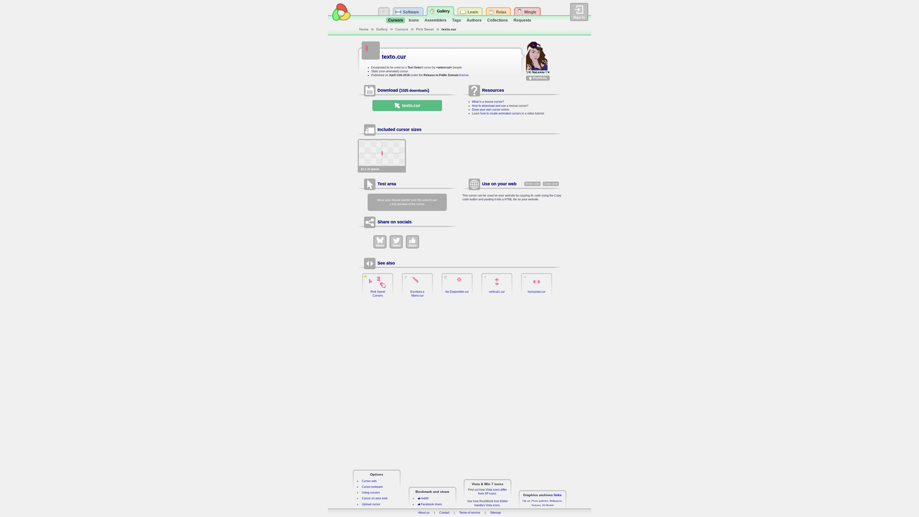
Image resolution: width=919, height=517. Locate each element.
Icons (414, 20)
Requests (522, 20)
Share (380, 245)
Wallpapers (555, 501)
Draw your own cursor (486, 109)
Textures (536, 505)
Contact (444, 512)
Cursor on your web (374, 498)
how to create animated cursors (500, 113)
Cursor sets (369, 481)
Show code (532, 183)
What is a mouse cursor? (488, 101)
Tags (456, 20)
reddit (424, 498)
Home (364, 29)
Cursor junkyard (372, 487)
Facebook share (431, 504)
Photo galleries (540, 501)
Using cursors (371, 492)
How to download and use (489, 105)
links (558, 495)
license (464, 75)
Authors (474, 20)
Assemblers (435, 20)
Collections (497, 20)
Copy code (551, 183)
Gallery (382, 29)
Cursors (395, 20)
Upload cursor (371, 504)
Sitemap (495, 512)
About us (424, 512)
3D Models (548, 505)
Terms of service (469, 512)
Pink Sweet (425, 29)
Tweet (396, 245)
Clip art (526, 501)
